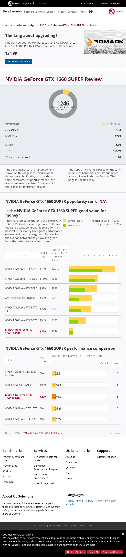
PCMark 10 (8, 476)
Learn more (89, 544)
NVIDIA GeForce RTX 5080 (21, 288)
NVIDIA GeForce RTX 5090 (21, 269)
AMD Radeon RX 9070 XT (20, 298)
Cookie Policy (78, 525)
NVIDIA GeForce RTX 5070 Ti (21, 309)
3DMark (6, 471)
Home (5, 25)
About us (70, 456)
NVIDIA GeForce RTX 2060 (21, 419)
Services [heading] (40, 11)
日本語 (98, 500)
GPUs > (18, 433)
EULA (90, 525)
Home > (9, 433)
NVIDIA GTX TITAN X (18, 385)
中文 (78, 500)
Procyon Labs (9, 465)
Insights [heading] (61, 11)
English (70, 500)
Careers (69, 478)
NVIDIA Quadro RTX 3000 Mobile (20, 373)
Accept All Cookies (112, 552)
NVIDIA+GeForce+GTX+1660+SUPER (62, 25)
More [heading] (83, 11)
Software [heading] (29, 11)
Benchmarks (12, 11)
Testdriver (7, 481)
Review (43, 433)
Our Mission (87, 3)
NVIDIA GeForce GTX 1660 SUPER (18, 331)
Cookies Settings (75, 552)
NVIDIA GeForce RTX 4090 (21, 278)
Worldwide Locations (108, 3)
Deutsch (88, 500)
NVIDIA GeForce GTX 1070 (21, 408)
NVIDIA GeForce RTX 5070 (21, 320)
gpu (32, 25)
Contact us (71, 462)
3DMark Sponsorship (45, 483)
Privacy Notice (40, 525)
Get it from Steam (18, 61)
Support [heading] (51, 11)
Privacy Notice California (59, 525)
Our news (70, 467)
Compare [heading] (73, 11)
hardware (20, 25)
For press (70, 473)
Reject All (93, 552)
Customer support (106, 456)
